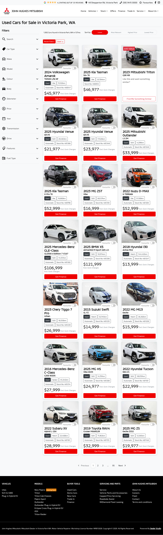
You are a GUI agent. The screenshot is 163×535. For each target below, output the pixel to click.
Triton (37, 493)
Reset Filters (49, 41)
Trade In (131, 11)
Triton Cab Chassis (43, 496)
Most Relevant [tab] (116, 32)
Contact (135, 499)
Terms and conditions (142, 502)
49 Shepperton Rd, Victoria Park (103, 2)
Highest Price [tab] (132, 32)
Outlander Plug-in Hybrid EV (47, 505)
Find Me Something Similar (139, 99)
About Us (152, 11)
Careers (135, 493)
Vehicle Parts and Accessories (113, 493)
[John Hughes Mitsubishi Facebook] (156, 2)
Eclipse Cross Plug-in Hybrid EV (49, 508)
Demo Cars (72, 493)
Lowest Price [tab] (148, 32)
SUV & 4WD (7, 493)
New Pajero (40, 490)
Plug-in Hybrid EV (10, 496)
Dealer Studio (155, 528)
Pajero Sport (40, 499)
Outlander (39, 502)
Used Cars (71, 490)
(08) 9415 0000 (130, 2)
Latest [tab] (100, 32)
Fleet (134, 496)
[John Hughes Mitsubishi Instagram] (159, 2)
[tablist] (124, 32)
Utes (4, 490)
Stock (103, 11)
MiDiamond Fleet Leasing (111, 502)
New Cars (71, 496)
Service (140, 11)
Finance (121, 11)
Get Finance (60, 99)
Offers (113, 11)
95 (113, 465)
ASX (36, 511)
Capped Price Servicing (110, 496)
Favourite (67, 68)
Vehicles (92, 11)
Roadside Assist (107, 499)
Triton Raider (40, 514)
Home (83, 11)
